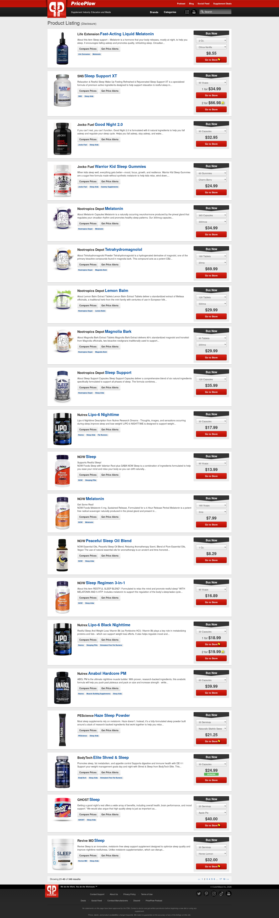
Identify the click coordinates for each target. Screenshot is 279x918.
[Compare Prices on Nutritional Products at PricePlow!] (52, 890)
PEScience (82, 735)
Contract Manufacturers (117, 900)
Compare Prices (88, 48)
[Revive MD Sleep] (62, 850)
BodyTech (82, 777)
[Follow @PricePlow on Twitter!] (199, 894)
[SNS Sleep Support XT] (62, 87)
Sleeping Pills (90, 480)
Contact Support (97, 894)
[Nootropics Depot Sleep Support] (62, 384)
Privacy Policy (129, 894)
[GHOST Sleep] (62, 807)
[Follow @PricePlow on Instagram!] (187, 12)
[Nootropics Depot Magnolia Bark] (62, 341)
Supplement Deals (222, 3)
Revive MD (82, 861)
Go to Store (62, 61)
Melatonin (97, 54)
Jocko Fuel (82, 144)
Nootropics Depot (85, 229)
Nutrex (81, 435)
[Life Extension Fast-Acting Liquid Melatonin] (62, 47)
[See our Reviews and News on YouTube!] (229, 894)
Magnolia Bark (101, 270)
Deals (83, 900)
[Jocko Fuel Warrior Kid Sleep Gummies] (62, 178)
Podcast (181, 3)
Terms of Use (147, 894)
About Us (114, 894)
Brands (154, 12)
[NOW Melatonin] (62, 509)
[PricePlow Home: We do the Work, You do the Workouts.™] (57, 9)
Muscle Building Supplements (98, 693)
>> (228, 878)
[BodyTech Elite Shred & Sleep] (62, 769)
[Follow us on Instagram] (214, 894)
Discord (136, 900)
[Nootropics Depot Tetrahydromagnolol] (62, 259)
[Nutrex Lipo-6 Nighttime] (62, 426)
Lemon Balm (100, 311)
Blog (191, 3)
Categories (170, 12)
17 (220, 878)
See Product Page (62, 54)
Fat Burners (102, 435)
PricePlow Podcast (154, 900)
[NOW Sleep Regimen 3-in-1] (62, 594)
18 (224, 878)
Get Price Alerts (110, 48)
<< (199, 878)
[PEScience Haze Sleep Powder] (62, 727)
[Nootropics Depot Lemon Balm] (62, 300)
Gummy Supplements (109, 187)
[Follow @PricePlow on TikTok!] (221, 894)
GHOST (81, 820)
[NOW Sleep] (62, 467)
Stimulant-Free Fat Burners (111, 645)
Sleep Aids (89, 96)
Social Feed (203, 3)
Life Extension (84, 54)
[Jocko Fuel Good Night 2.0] (62, 136)
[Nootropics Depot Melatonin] (62, 218)
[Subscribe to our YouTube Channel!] (194, 12)
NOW (80, 480)
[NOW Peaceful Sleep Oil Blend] (62, 552)
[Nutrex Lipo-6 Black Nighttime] (62, 636)
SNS (80, 96)
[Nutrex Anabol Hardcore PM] (62, 685)
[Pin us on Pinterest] (206, 894)
